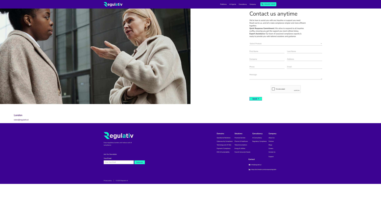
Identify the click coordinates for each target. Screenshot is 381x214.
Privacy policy (108, 181)
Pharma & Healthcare (241, 141)
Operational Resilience (223, 138)
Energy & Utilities (240, 148)
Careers (271, 148)
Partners (271, 141)
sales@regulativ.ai (21, 120)
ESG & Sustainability (223, 152)
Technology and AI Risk (224, 145)
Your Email (107, 158)
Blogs (270, 145)
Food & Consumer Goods (242, 152)
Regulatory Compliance (259, 141)
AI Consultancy (257, 138)
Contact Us (272, 152)
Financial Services (240, 138)
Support (271, 157)
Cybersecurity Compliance (225, 141)
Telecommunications (241, 145)
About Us (272, 138)
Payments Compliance (223, 148)
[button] (224, 4)
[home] (113, 4)
